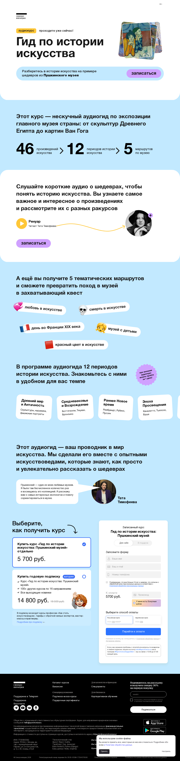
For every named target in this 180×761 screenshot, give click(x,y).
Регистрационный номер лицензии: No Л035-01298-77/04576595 (63, 757)
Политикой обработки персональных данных (127, 586)
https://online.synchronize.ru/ (104, 734)
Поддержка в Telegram (26, 696)
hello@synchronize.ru (143, 649)
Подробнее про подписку (30, 622)
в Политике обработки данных (118, 745)
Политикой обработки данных (147, 639)
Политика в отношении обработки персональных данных (146, 757)
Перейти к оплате (133, 632)
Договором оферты (113, 641)
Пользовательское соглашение (105, 757)
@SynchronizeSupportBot (124, 652)
